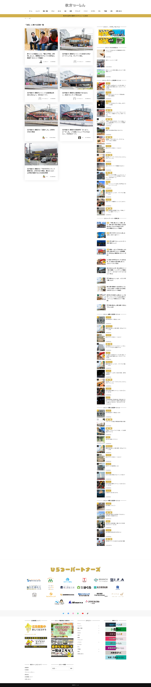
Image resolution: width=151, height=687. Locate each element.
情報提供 (27, 667)
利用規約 (27, 669)
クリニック (77, 11)
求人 (99, 11)
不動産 (105, 11)
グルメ (52, 11)
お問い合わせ (119, 11)
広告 (111, 11)
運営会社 (27, 674)
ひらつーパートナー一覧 (30, 634)
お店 (65, 11)
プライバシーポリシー (30, 672)
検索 (71, 668)
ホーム (30, 11)
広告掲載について (29, 676)
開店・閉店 (45, 11)
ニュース (37, 11)
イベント (86, 11)
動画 (71, 11)
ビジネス (93, 11)
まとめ (59, 11)
